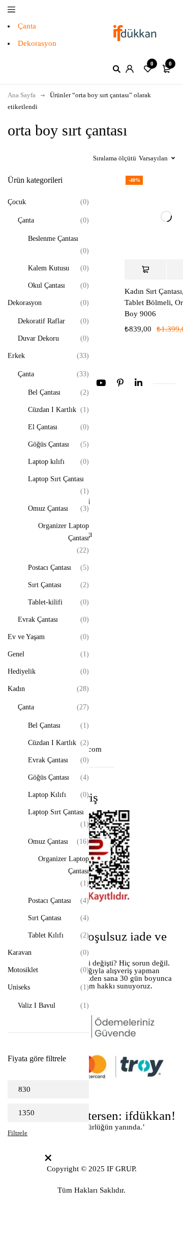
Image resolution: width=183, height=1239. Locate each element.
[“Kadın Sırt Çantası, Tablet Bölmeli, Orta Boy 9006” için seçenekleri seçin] (145, 269)
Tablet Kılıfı (46, 935)
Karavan (20, 952)
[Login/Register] (129, 69)
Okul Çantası (46, 285)
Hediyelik (22, 671)
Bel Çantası (44, 392)
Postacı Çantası (49, 567)
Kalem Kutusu (48, 268)
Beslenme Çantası (53, 238)
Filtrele (17, 1133)
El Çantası (42, 427)
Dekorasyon (37, 43)
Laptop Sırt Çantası (56, 479)
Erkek (16, 356)
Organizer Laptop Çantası (63, 532)
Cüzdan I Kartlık (52, 410)
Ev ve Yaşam (26, 637)
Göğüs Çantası (48, 444)
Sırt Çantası (45, 585)
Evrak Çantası (38, 619)
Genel (16, 654)
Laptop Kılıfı (47, 795)
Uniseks (19, 987)
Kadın (16, 689)
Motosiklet (23, 970)
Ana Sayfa (22, 95)
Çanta (27, 26)
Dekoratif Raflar (41, 321)
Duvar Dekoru (38, 338)
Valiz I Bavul (36, 1005)
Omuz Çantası (48, 508)
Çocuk (17, 202)
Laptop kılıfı (46, 461)
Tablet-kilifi (45, 602)
